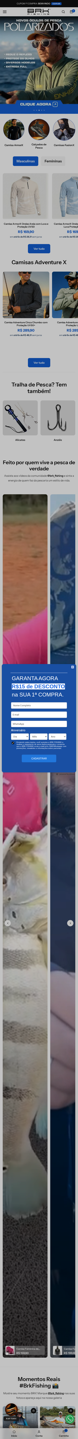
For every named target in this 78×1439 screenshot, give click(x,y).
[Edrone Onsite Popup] (39, 719)
